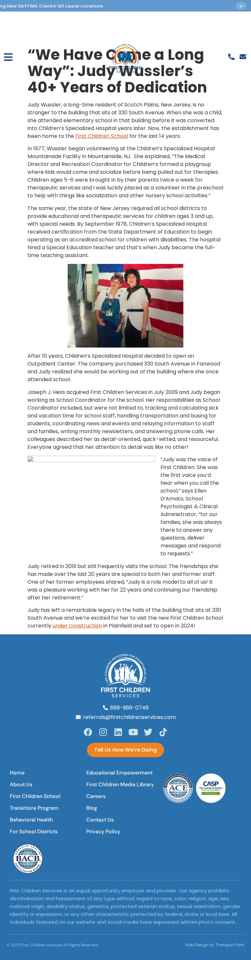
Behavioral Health (31, 819)
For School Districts (34, 831)
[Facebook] (88, 732)
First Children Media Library (120, 784)
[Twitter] (148, 732)
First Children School (101, 136)
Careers (96, 796)
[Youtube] (133, 732)
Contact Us (100, 819)
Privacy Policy (103, 831)
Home (17, 772)
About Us (21, 784)
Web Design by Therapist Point (214, 945)
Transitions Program (34, 808)
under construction (77, 625)
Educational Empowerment (119, 772)
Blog (91, 808)
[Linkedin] (118, 732)
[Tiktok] (163, 732)
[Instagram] (103, 732)
